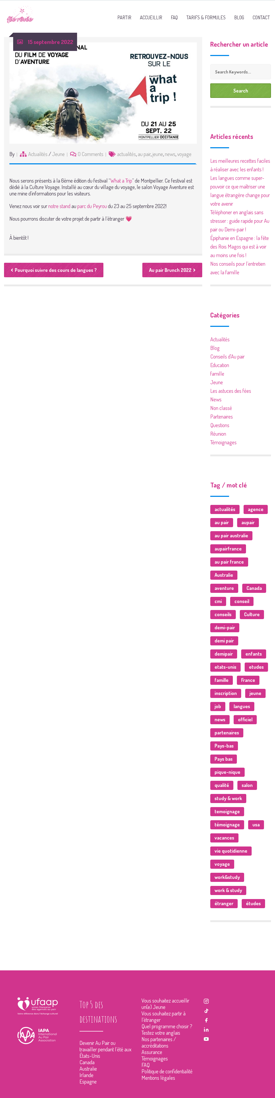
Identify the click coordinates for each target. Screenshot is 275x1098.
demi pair (224, 641)
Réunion (218, 433)
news (170, 153)
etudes (256, 667)
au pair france (229, 562)
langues (242, 706)
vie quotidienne (231, 851)
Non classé (221, 407)
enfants (253, 654)
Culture (252, 614)
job (218, 706)
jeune (158, 153)
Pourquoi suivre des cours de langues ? (56, 270)
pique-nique (227, 772)
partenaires (227, 732)
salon (247, 785)
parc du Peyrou (92, 205)
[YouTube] (206, 1038)
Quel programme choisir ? (167, 1026)
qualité (222, 785)
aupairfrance (228, 549)
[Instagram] (206, 1000)
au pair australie (231, 535)
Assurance (152, 1051)
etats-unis (225, 667)
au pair (144, 153)
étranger (224, 903)
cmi (218, 601)
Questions (219, 425)
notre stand (59, 205)
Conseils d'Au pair (227, 356)
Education (219, 364)
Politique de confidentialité (167, 1071)
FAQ (146, 1064)
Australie (224, 575)
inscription (226, 693)
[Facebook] (206, 1019)
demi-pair (225, 627)
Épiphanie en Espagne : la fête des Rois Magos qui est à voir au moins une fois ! (239, 246)
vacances (224, 838)
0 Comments (90, 153)
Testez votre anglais (161, 1032)
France (248, 680)
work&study (227, 877)
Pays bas (224, 759)
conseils (223, 614)
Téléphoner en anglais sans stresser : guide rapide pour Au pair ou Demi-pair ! (239, 221)
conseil (241, 601)
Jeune (58, 153)
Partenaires (221, 416)
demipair (224, 654)
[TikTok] (206, 1010)
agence (255, 509)
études (253, 903)
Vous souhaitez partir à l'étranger (164, 1016)
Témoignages (223, 442)
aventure (224, 588)
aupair (248, 522)
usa (256, 824)
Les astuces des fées (230, 390)
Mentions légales (158, 1077)
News (216, 399)
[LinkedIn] (206, 1029)
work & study (228, 890)
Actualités (38, 153)
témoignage (227, 824)
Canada (254, 588)
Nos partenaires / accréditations (159, 1042)
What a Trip (121, 180)
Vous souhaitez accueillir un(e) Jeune (165, 1003)
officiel (245, 719)
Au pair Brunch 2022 (170, 270)
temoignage (227, 811)
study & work (228, 798)
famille (217, 373)
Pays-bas (224, 746)
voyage (184, 153)
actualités (126, 153)
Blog (215, 347)
